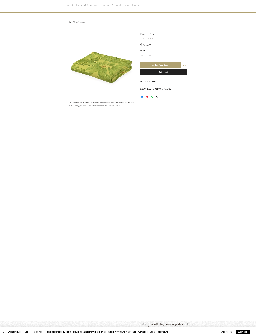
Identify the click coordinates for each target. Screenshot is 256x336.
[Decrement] (142, 55)
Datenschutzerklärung (159, 331)
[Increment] (150, 55)
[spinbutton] (146, 55)
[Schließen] (252, 332)
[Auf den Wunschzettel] (184, 65)
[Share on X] (157, 96)
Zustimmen (242, 331)
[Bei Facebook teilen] (141, 96)
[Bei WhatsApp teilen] (151, 96)
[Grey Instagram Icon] (192, 324)
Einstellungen (226, 331)
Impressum (153, 327)
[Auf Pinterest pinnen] (146, 96)
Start (70, 22)
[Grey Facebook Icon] (187, 324)
